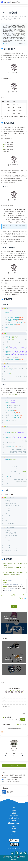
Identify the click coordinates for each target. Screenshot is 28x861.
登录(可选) (17, 719)
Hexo (11, 815)
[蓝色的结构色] (4, 792)
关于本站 (14, 810)
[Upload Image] (8, 717)
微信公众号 (14, 834)
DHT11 (7, 595)
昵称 (4, 697)
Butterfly (16, 815)
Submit (22, 719)
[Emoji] (6, 717)
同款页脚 (14, 820)
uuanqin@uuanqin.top (14, 836)
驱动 (12, 595)
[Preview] (10, 717)
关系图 (14, 818)
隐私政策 (14, 829)
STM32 (16, 595)
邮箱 (4, 700)
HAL (22, 595)
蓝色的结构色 (10, 791)
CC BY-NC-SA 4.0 (8, 588)
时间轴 (10, 818)
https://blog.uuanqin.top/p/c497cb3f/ (12, 584)
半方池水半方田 (7, 591)
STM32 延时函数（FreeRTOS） (13, 394)
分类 (18, 818)
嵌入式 (23, 16)
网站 (4, 703)
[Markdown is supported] (4, 717)
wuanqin (10, 580)
